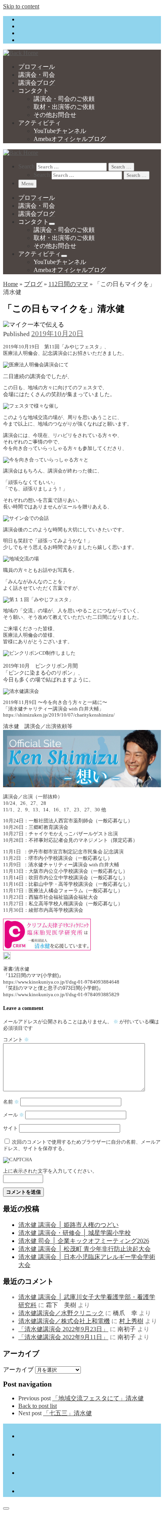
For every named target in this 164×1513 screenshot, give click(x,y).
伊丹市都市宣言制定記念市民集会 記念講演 (76, 851)
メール (13, 1115)
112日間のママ (68, 284)
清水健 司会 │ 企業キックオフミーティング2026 (83, 1241)
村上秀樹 (131, 1321)
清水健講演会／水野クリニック (61, 1313)
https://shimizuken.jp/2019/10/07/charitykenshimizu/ (59, 715)
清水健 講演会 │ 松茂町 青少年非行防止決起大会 (84, 1249)
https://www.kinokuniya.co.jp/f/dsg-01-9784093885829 (61, 994)
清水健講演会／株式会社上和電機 (64, 1321)
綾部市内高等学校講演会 (56, 910)
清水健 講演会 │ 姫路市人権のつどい (68, 1225)
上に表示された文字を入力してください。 (50, 1171)
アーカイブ (18, 1369)
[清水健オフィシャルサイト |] (20, 53)
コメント (16, 1039)
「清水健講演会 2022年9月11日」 (63, 1337)
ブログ (33, 284)
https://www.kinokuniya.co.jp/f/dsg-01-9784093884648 (61, 982)
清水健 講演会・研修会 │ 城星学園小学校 (74, 1233)
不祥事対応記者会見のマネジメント (68, 840)
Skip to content (21, 6)
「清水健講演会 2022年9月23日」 (63, 1329)
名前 (11, 1102)
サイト (10, 1128)
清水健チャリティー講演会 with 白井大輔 (73, 864)
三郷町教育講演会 (48, 827)
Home (10, 284)
